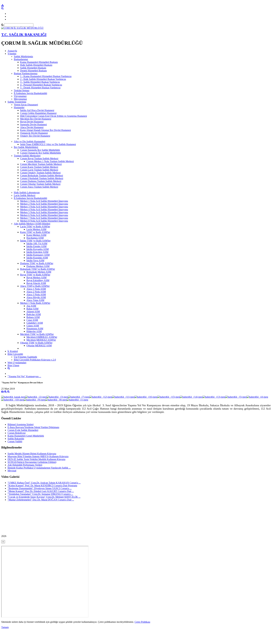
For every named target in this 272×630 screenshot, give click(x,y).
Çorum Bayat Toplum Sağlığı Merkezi (39, 158)
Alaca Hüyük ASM (36, 297)
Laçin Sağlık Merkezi (24, 195)
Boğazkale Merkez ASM (38, 272)
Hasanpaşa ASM (34, 328)
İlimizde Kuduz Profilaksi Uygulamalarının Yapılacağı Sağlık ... (39, 467)
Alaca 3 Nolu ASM (36, 294)
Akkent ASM (33, 311)
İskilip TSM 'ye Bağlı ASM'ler (35, 240)
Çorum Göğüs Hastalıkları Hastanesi (38, 113)
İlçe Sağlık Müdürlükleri (26, 147)
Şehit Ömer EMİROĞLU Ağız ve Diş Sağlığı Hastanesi (48, 144)
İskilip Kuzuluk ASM (37, 257)
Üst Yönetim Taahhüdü (25, 357)
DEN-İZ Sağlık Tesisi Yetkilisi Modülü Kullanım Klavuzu (36, 459)
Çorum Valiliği (15, 441)
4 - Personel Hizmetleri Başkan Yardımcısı (41, 84)
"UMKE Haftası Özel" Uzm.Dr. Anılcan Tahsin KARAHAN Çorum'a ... (44, 482)
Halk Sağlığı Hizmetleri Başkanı (36, 65)
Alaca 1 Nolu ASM (36, 289)
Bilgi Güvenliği (15, 354)
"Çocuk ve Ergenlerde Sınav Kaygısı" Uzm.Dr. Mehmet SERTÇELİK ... (44, 497)
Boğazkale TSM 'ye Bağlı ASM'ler (37, 269)
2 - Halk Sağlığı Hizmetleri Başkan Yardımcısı (43, 79)
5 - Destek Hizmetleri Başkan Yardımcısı (40, 87)
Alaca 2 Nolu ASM (36, 291)
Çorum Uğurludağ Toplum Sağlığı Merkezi (41, 178)
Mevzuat (12, 470)
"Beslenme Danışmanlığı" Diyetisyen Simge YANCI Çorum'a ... (40, 488)
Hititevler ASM (34, 331)
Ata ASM (31, 306)
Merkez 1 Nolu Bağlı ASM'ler (35, 303)
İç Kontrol (13, 351)
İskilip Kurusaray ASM (38, 255)
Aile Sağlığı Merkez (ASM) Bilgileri (32, 223)
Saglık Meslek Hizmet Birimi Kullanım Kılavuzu (32, 453)
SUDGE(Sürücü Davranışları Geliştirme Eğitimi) (32, 462)
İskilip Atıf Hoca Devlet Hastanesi (37, 110)
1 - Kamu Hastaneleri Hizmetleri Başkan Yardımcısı (45, 76)
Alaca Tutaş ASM (35, 300)
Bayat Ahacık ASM (36, 283)
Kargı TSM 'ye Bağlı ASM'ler (35, 232)
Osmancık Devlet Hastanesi (34, 133)
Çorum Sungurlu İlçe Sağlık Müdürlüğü (40, 150)
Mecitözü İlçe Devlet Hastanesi (35, 118)
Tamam (5, 627)
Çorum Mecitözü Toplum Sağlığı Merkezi (41, 164)
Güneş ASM (32, 325)
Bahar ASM (32, 308)
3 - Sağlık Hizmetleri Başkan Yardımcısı (40, 82)
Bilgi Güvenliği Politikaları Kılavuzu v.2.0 (35, 359)
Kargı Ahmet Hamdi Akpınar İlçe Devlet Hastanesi (45, 130)
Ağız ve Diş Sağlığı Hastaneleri (29, 141)
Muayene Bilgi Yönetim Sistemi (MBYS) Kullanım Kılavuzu (38, 456)
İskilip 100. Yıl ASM (36, 243)
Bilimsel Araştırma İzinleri (21, 424)
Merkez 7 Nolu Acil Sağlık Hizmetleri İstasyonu (44, 218)
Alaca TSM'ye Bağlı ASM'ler (35, 286)
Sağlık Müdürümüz (23, 56)
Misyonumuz (20, 99)
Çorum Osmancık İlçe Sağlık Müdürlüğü (40, 152)
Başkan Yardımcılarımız (25, 73)
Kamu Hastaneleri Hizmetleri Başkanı (39, 62)
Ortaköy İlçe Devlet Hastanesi (35, 135)
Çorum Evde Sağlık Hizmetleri (23, 430)
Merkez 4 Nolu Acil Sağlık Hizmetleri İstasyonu (44, 209)
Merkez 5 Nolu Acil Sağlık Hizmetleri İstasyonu (44, 212)
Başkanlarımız (21, 59)
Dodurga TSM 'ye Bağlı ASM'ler (36, 263)
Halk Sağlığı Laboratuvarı (27, 192)
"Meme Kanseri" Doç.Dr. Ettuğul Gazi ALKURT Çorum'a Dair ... (41, 491)
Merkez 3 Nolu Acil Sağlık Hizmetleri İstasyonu (44, 206)
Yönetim (12, 53)
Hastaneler (19, 107)
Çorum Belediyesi (17, 433)
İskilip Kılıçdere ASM (37, 252)
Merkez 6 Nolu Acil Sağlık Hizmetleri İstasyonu (44, 215)
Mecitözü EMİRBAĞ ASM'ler (41, 337)
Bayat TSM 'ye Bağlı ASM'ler (35, 274)
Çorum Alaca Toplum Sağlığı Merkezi (39, 186)
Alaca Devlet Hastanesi (31, 127)
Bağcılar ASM (33, 314)
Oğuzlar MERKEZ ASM (39, 345)
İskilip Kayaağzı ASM (37, 249)
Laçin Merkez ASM (36, 229)
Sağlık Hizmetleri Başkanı (33, 67)
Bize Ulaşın (13, 365)
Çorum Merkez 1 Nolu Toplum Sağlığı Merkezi (50, 161)
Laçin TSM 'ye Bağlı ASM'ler (35, 226)
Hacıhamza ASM (35, 238)
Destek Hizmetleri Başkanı (33, 70)
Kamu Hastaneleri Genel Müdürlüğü (26, 435)
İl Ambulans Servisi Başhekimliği (30, 93)
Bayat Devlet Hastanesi (31, 121)
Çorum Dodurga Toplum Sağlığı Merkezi (40, 181)
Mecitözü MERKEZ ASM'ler (41, 340)
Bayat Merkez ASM (36, 277)
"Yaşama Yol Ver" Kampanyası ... (24, 376)
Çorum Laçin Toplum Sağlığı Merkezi (39, 169)
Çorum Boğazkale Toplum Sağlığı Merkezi (41, 175)
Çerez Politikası (142, 622)
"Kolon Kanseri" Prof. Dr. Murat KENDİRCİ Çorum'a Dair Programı (42, 485)
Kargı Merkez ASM (36, 235)
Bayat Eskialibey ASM (37, 280)
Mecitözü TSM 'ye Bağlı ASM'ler (37, 334)
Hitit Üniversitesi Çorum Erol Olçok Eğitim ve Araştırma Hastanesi (53, 116)
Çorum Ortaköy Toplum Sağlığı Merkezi (40, 172)
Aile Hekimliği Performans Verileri (25, 465)
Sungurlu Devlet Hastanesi (33, 124)
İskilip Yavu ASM (35, 260)
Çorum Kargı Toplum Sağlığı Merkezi (39, 167)
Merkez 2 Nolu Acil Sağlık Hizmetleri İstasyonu (44, 203)
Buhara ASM (33, 317)
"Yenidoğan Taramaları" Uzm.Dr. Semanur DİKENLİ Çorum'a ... (40, 494)
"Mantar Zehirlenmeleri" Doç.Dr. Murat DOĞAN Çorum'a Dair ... (41, 499)
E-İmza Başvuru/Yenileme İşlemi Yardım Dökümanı (33, 427)
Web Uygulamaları (17, 362)
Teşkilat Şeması (21, 90)
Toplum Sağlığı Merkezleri (27, 155)
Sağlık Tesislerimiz (17, 101)
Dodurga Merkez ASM (37, 266)
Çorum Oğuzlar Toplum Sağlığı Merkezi (40, 184)
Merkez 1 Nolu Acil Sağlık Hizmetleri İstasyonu (44, 201)
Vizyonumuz (20, 96)
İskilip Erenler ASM (36, 246)
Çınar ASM (32, 320)
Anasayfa (12, 50)
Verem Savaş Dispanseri (26, 104)
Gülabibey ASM (34, 323)
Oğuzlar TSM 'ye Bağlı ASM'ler (36, 342)
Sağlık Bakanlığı (16, 438)
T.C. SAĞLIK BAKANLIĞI (23, 35)
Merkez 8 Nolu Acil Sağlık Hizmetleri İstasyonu (44, 221)
